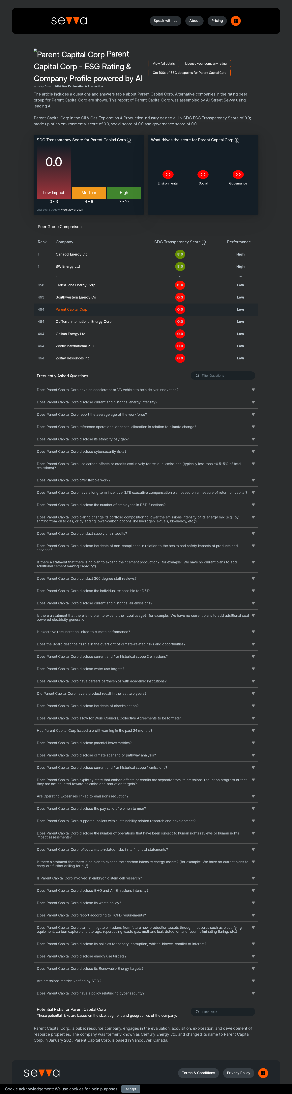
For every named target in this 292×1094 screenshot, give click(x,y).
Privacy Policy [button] (238, 1073)
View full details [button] (164, 63)
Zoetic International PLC (75, 346)
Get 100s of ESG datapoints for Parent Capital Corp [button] (189, 73)
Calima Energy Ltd (70, 334)
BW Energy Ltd (68, 266)
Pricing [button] (217, 21)
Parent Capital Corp (71, 309)
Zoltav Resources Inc (73, 358)
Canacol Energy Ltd (72, 254)
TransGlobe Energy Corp (75, 285)
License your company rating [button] (206, 63)
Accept (131, 1089)
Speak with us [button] (165, 21)
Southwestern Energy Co (76, 297)
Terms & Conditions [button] (198, 1073)
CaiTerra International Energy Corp (83, 321)
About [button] (194, 21)
